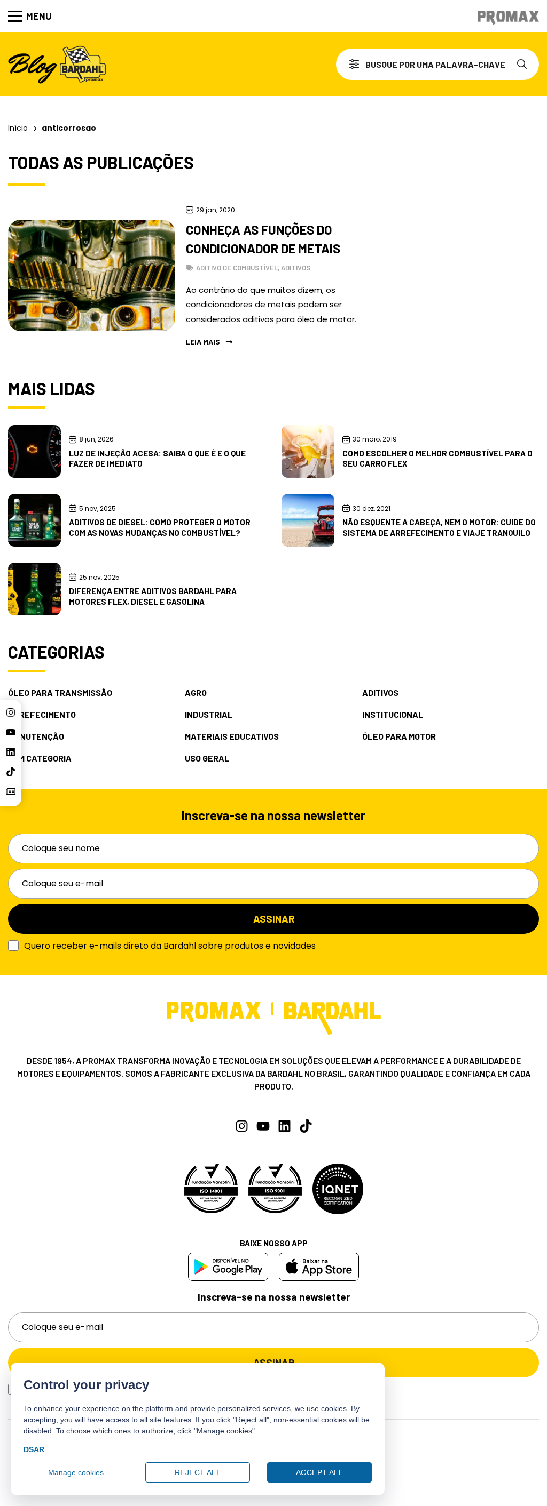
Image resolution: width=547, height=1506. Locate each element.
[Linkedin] (10, 752)
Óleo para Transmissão (60, 692)
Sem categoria (40, 758)
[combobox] (422, 64)
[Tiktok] (10, 771)
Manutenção (36, 736)
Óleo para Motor (399, 736)
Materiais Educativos (232, 736)
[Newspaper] (10, 791)
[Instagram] (10, 712)
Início (18, 128)
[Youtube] (10, 732)
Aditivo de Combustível (237, 267)
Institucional (393, 714)
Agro (196, 692)
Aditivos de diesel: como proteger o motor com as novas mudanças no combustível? (160, 527)
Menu (39, 16)
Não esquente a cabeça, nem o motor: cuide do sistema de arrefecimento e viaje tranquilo (439, 527)
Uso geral (207, 758)
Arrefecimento (42, 714)
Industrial (209, 714)
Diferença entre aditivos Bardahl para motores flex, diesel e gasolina (153, 596)
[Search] (524, 64)
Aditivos (295, 267)
